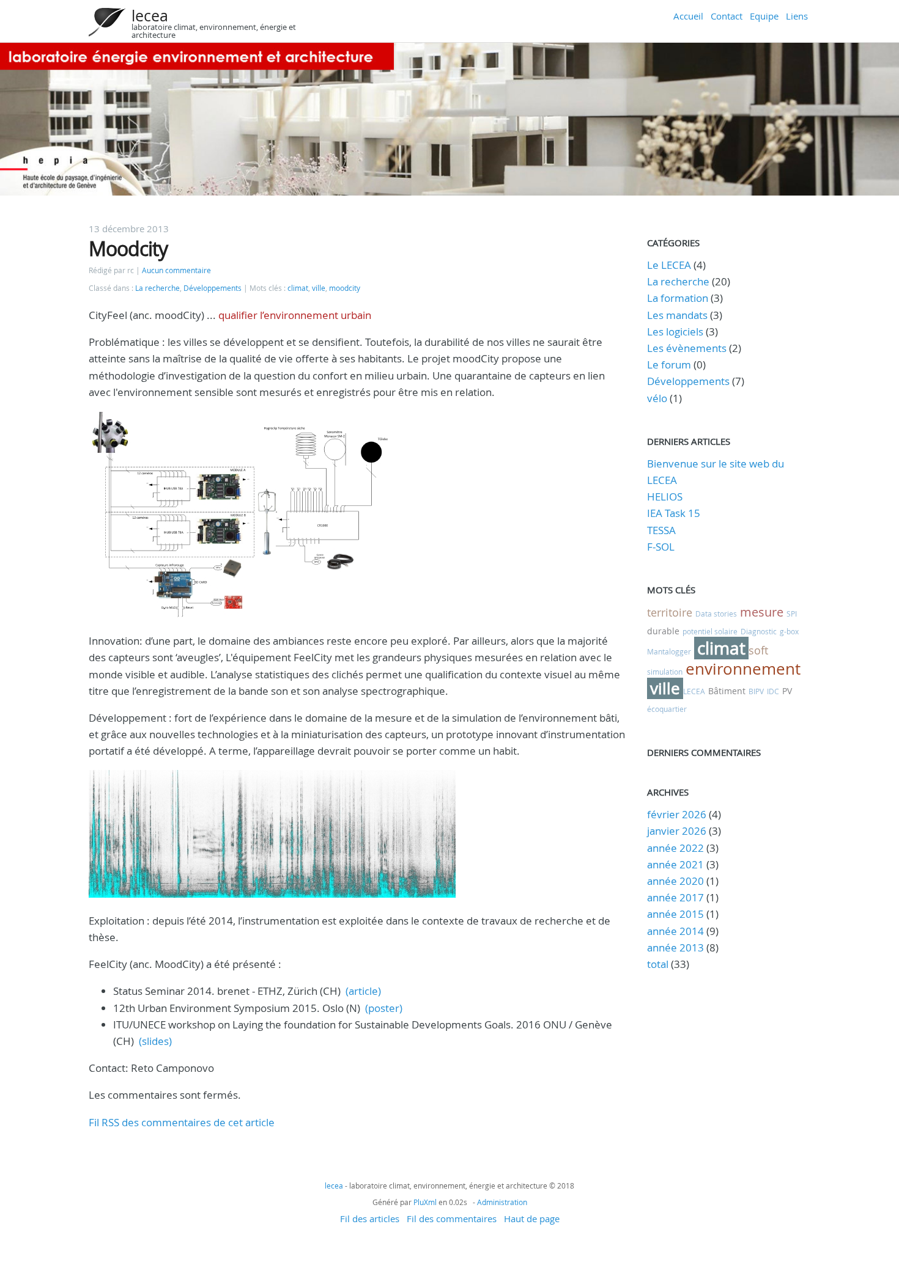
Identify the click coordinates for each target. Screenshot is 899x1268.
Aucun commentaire (176, 270)
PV (787, 691)
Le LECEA (669, 265)
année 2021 (675, 864)
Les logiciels (675, 331)
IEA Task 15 (673, 513)
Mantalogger (669, 651)
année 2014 (675, 931)
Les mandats (677, 315)
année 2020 (675, 881)
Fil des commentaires (452, 1218)
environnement (743, 669)
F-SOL (661, 547)
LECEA (694, 691)
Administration (502, 1202)
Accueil (688, 16)
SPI (791, 613)
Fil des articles (369, 1218)
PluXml (425, 1202)
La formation (677, 298)
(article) (363, 991)
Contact (726, 16)
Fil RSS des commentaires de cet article (182, 1122)
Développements (212, 288)
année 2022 (675, 848)
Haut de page (532, 1218)
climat (297, 288)
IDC (773, 691)
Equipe (764, 16)
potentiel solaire (710, 631)
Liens (797, 16)
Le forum (669, 364)
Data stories (716, 613)
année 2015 (675, 914)
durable (663, 631)
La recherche (157, 288)
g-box (789, 631)
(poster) (383, 1008)
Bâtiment (726, 691)
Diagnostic (759, 631)
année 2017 (675, 897)
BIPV (756, 691)
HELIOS (665, 496)
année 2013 (675, 947)
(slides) (155, 1041)
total (659, 964)
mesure (761, 612)
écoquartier (667, 709)
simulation (665, 671)
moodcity (344, 288)
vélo (657, 398)
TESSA (661, 530)
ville (318, 288)
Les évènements (687, 348)
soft (758, 650)
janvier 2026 (676, 831)
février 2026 (676, 814)
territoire (669, 612)
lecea (149, 15)
